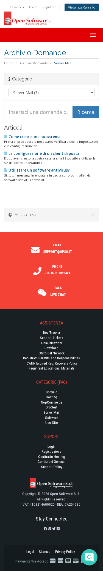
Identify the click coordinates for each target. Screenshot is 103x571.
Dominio (51, 392)
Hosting (51, 397)
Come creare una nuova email (35, 136)
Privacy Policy (65, 552)
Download (51, 348)
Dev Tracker (51, 333)
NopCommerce (51, 402)
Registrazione (51, 451)
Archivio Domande (34, 63)
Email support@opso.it (57, 248)
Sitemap (45, 552)
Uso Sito (51, 423)
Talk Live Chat (58, 291)
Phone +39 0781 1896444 (57, 270)
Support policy (51, 467)
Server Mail (51, 412)
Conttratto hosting (51, 457)
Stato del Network (52, 353)
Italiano (16, 7)
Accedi (33, 7)
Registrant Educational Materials (51, 368)
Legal (30, 552)
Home (8, 63)
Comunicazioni (51, 343)
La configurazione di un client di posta (43, 153)
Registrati (49, 7)
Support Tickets (51, 338)
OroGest (51, 407)
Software (51, 418)
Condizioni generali (51, 462)
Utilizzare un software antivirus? (39, 170)
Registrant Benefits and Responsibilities (51, 358)
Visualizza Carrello (81, 7)
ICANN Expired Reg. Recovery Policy (51, 363)
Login (51, 446)
